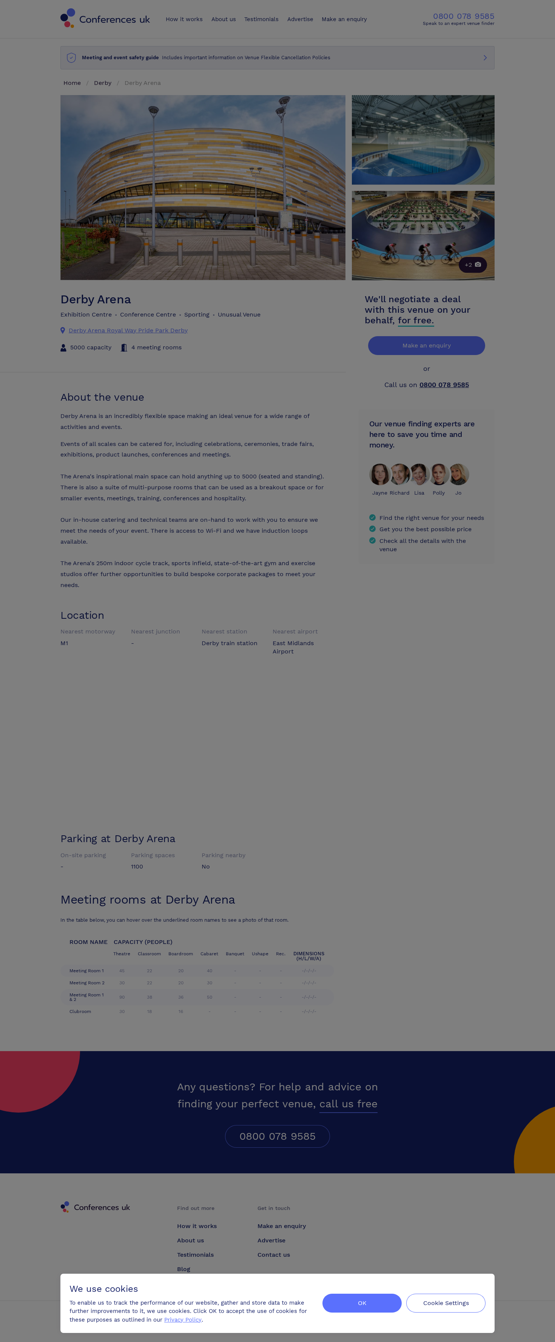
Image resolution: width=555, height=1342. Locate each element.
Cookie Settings (446, 1303)
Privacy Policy (183, 1319)
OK (362, 1303)
